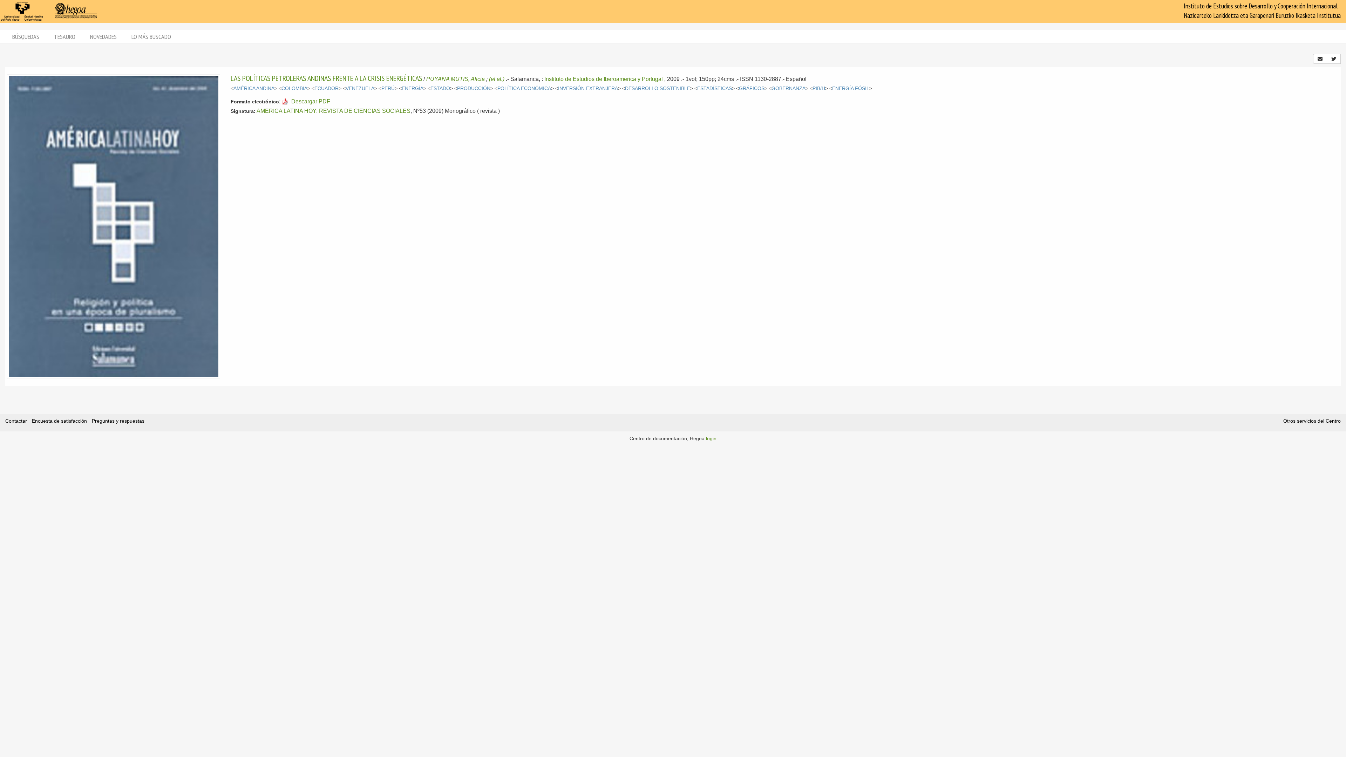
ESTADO (440, 88)
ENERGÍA (412, 88)
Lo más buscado (151, 37)
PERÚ (388, 88)
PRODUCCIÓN (473, 88)
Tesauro (64, 37)
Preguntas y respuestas (118, 421)
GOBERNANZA (788, 88)
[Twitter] (1334, 59)
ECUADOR (326, 88)
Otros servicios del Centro (1312, 421)
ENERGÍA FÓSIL (850, 88)
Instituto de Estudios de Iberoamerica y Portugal (603, 79)
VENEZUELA (360, 88)
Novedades (103, 37)
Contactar (16, 421)
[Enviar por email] (1320, 59)
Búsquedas (25, 37)
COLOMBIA (294, 88)
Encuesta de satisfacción (59, 421)
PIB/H (819, 88)
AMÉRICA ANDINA (253, 88)
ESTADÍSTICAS (714, 88)
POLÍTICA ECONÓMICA (524, 88)
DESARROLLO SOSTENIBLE (657, 88)
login (711, 438)
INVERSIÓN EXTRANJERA (588, 88)
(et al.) (496, 79)
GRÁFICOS (751, 88)
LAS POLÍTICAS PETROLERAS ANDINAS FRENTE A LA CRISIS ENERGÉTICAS (326, 78)
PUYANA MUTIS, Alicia (455, 79)
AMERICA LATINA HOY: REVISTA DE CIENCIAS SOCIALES (333, 111)
